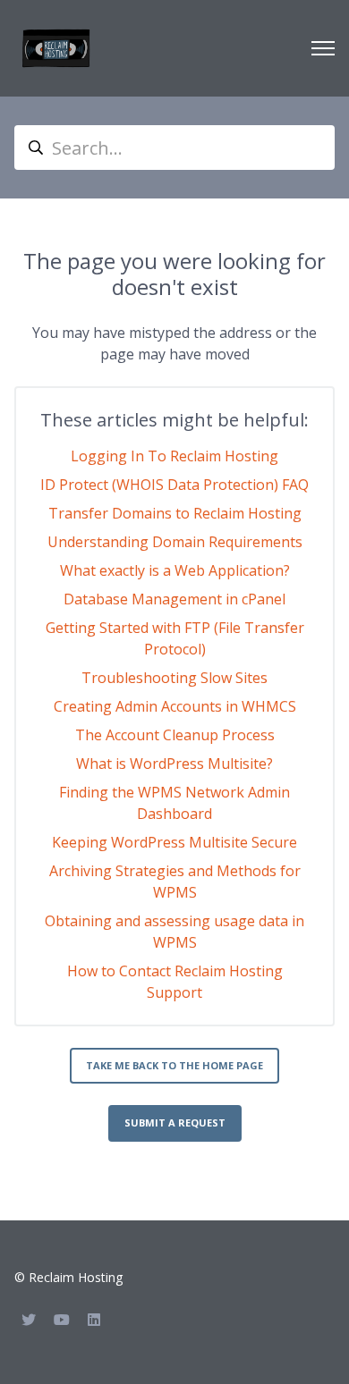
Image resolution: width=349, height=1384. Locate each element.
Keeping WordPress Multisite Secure (174, 842)
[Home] (56, 48)
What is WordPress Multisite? (174, 763)
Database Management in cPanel (174, 599)
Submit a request (175, 1122)
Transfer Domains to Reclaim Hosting (175, 513)
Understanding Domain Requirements (174, 542)
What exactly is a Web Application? (175, 570)
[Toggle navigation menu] (323, 48)
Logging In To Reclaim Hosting (174, 456)
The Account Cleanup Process (175, 735)
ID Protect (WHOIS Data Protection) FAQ (174, 484)
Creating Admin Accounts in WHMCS (175, 706)
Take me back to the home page (174, 1065)
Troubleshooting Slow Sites (174, 678)
